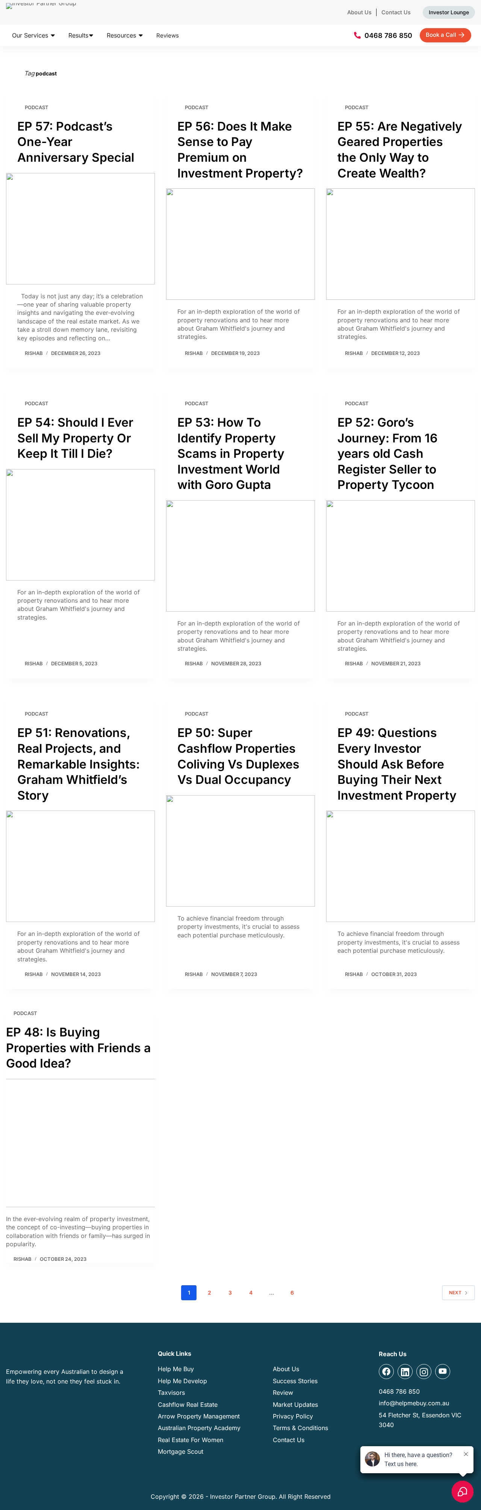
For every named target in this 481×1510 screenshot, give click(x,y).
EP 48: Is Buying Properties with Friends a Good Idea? (78, 1048)
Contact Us (396, 12)
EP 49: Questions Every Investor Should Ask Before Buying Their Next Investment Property (397, 763)
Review (283, 1392)
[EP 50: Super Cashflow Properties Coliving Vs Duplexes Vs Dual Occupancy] (240, 851)
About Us (359, 12)
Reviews (167, 35)
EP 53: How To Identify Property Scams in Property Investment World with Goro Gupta (230, 453)
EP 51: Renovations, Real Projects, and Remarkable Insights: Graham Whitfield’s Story (78, 763)
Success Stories (295, 1381)
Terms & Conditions (300, 1428)
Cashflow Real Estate (188, 1404)
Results (78, 35)
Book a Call (441, 34)
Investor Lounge (449, 12)
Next (455, 1292)
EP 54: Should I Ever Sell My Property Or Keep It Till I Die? (75, 438)
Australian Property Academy (199, 1428)
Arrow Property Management (199, 1416)
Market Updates (295, 1404)
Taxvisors (171, 1392)
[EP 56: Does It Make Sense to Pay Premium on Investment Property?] (240, 244)
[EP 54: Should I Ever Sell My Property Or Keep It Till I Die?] (80, 525)
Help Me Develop (182, 1381)
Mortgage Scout (180, 1451)
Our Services (31, 35)
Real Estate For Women (190, 1440)
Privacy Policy (293, 1416)
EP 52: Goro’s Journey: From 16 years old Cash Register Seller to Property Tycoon (387, 453)
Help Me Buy (176, 1369)
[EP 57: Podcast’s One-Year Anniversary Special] (80, 228)
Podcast (36, 107)
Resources (122, 35)
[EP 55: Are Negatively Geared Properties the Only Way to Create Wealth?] (400, 244)
